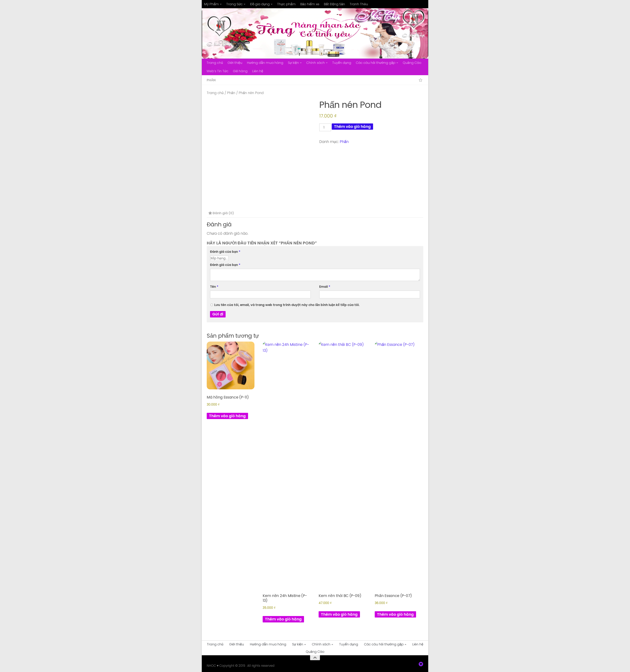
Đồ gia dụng (260, 4)
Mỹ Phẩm (211, 4)
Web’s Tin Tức (217, 71)
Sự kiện (293, 62)
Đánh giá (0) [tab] (223, 213)
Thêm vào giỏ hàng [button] (227, 416)
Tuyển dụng (341, 62)
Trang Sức (234, 4)
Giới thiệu (235, 62)
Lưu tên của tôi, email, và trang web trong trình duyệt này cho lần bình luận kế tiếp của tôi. (287, 305)
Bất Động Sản (334, 4)
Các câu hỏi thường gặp (375, 62)
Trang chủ (215, 62)
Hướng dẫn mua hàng (265, 62)
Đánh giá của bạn (225, 251)
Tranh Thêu (359, 4)
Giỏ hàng (240, 71)
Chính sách (315, 62)
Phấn (211, 80)
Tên (214, 286)
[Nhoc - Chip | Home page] (219, 31)
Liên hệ (257, 71)
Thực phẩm (286, 4)
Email (324, 286)
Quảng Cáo (412, 62)
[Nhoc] (421, 664)
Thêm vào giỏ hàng (352, 126)
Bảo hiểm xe (309, 4)
